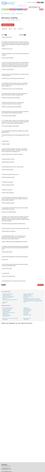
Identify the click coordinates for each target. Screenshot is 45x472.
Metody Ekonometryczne (28, 296)
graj (15, 28)
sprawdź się (21, 28)
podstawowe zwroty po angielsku (9, 312)
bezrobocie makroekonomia (8, 293)
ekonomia (3, 284)
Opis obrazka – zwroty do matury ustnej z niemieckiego (10, 319)
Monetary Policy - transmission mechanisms (31, 298)
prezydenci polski (6, 316)
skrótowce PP (5, 302)
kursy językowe (12, 10)
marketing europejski (27, 295)
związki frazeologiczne (7, 314)
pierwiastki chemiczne (27, 310)
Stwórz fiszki (40, 285)
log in (39, 2)
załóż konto (29, 2)
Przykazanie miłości (27, 318)
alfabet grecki (25, 307)
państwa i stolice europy (7, 309)
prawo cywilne (26, 319)
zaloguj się (34, 2)
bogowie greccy (5, 313)
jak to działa (19, 10)
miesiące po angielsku (7, 310)
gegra (4, 303)
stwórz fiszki (6, 10)
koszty (24, 302)
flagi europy (25, 313)
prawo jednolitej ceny (6, 295)
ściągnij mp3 (5, 28)
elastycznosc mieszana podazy (8, 296)
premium (41, 10)
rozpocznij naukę (8, 25)
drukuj (11, 28)
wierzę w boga (26, 312)
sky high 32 (5, 298)
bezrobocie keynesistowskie (28, 293)
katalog (25, 10)
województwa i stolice (27, 314)
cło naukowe (25, 297)
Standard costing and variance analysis (10, 299)
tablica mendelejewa (27, 309)
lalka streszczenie (26, 311)
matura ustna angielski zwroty (8, 307)
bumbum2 (19, 20)
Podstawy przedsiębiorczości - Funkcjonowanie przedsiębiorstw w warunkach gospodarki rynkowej (32, 300)
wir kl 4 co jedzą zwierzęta (7, 297)
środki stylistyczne (6, 311)
